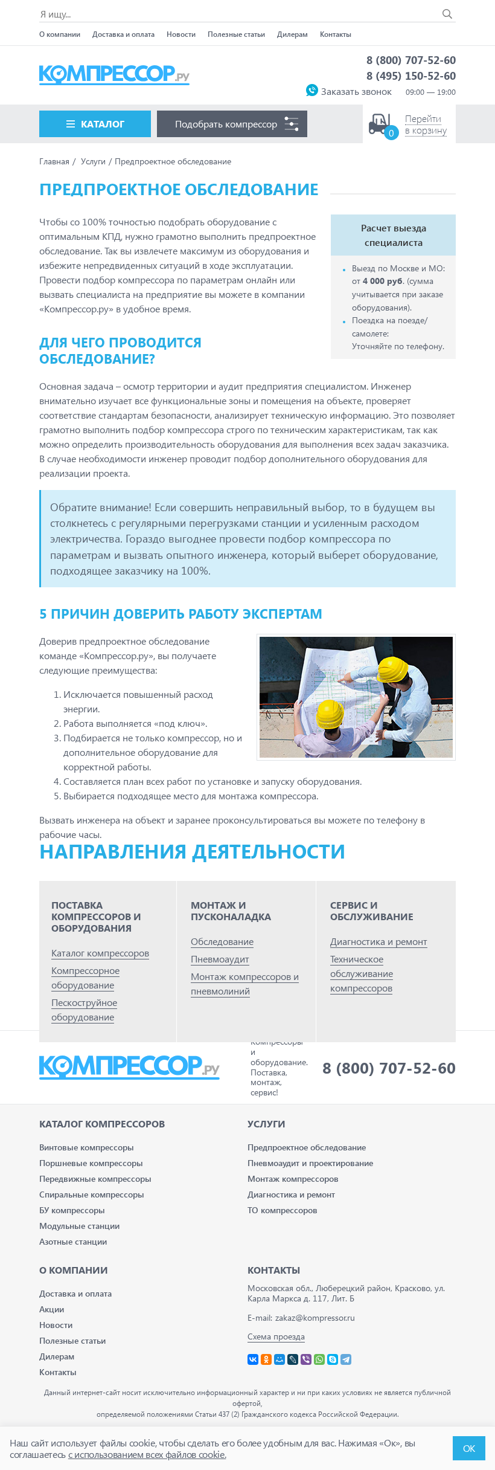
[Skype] (332, 1359)
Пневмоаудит (220, 958)
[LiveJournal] (292, 1359)
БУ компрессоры (72, 1210)
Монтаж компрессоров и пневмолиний (245, 983)
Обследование (222, 941)
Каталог (102, 123)
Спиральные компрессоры (91, 1194)
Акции (51, 1309)
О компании (59, 34)
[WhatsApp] (319, 1359)
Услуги (267, 1123)
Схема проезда (276, 1336)
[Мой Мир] (279, 1359)
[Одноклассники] (266, 1359)
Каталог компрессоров (100, 952)
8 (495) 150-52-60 (411, 75)
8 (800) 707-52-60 (411, 59)
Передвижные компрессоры (95, 1178)
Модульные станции (79, 1225)
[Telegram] (345, 1359)
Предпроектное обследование (307, 1147)
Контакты (335, 34)
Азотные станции (73, 1241)
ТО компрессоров (283, 1210)
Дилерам (292, 34)
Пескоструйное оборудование (84, 1009)
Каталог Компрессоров (102, 1123)
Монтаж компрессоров (293, 1178)
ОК (469, 1448)
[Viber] (306, 1359)
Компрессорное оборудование (85, 977)
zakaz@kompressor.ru (315, 1317)
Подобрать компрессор (226, 123)
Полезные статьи (236, 34)
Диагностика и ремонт (378, 941)
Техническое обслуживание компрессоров (361, 973)
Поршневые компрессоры (91, 1163)
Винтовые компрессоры (86, 1147)
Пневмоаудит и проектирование (310, 1163)
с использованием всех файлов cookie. (147, 1454)
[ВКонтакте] (253, 1359)
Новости (181, 34)
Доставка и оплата (123, 34)
